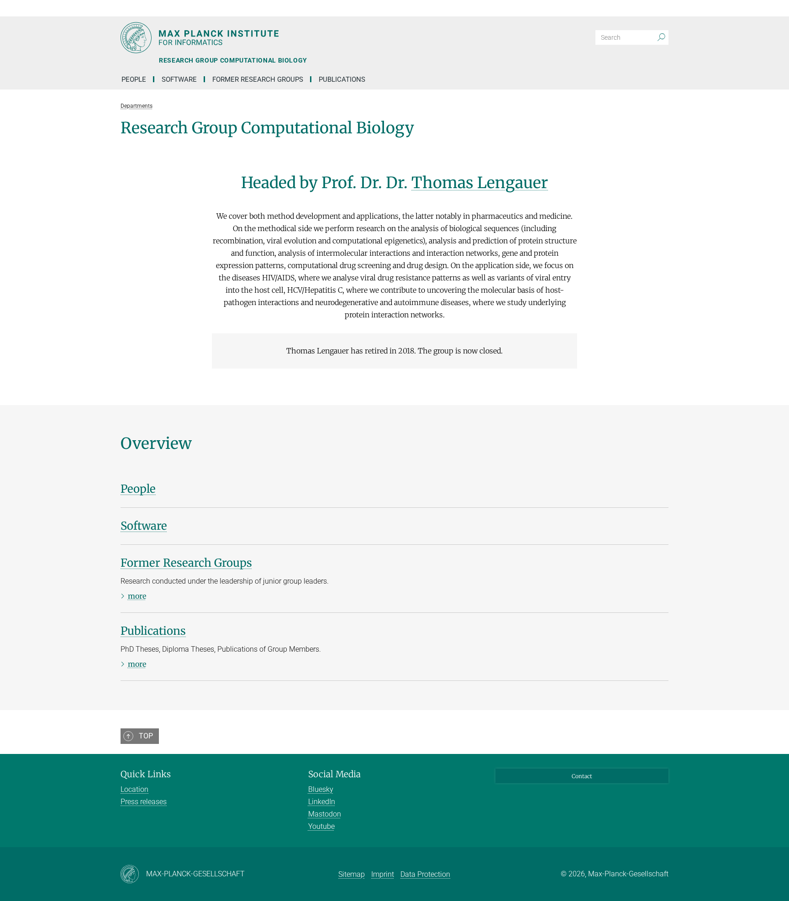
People (133, 79)
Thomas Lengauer (479, 182)
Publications (342, 79)
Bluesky (320, 789)
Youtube (321, 826)
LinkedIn (321, 801)
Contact (582, 776)
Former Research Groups (257, 79)
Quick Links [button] (146, 774)
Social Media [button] (334, 774)
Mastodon (324, 814)
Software (179, 79)
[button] (660, 8)
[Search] (661, 37)
